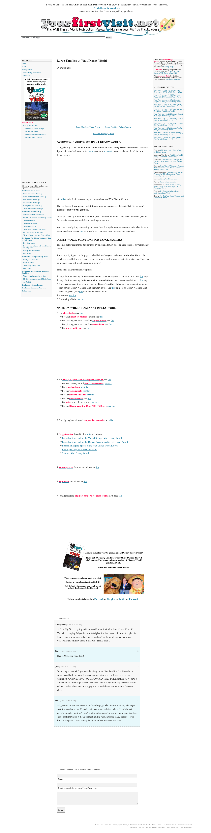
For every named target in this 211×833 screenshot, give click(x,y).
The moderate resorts (30, 223)
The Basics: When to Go (31, 191)
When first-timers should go (32, 194)
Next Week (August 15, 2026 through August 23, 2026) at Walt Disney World (167, 101)
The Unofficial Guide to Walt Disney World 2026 (167, 72)
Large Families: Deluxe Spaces (118, 127)
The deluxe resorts (29, 226)
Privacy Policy (27, 69)
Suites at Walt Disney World (75, 453)
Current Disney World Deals (31, 72)
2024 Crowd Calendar (30, 132)
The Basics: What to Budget (32, 285)
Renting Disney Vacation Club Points (79, 449)
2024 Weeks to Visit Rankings (33, 129)
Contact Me (26, 75)
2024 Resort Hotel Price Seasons (34, 134)
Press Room (156, 825)
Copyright (117, 825)
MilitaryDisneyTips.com (174, 79)
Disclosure (133, 825)
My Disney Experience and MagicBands (37, 279)
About (24, 66)
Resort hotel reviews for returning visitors (37, 217)
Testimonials (26, 291)
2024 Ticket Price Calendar (32, 137)
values (92, 151)
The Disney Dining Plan (31, 265)
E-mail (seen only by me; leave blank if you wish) (77, 788)
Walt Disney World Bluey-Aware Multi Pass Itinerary (168, 156)
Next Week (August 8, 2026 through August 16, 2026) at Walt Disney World (169, 105)
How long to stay (29, 243)
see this (72, 295)
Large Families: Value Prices (88, 127)
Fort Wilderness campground (33, 232)
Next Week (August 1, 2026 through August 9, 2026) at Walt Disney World (169, 110)
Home (24, 64)
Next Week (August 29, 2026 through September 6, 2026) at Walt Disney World (168, 91)
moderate (108, 151)
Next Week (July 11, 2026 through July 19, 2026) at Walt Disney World (168, 124)
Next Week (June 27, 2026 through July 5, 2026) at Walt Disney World (168, 133)
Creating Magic (168, 66)
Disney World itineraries (31, 250)
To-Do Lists (27, 282)
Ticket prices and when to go (33, 209)
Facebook (99, 599)
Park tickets (27, 253)
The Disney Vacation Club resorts (34, 229)
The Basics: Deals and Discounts (34, 288)
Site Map (103, 825)
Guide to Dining (28, 262)
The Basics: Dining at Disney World (35, 256)
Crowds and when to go (31, 200)
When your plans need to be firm (34, 276)
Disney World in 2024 (30, 126)
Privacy (125, 825)
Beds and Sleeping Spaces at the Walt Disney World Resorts (90, 445)
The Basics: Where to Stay (31, 211)
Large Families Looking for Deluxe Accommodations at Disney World (95, 441)
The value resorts (29, 220)
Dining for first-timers (30, 259)
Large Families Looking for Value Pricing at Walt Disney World (92, 438)
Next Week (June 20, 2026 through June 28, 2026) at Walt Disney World (169, 138)
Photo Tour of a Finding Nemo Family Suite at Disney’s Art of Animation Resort (168, 161)
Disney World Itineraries (168, 179)
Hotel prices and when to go (32, 205)
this (63, 199)
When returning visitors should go (35, 197)
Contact (141, 825)
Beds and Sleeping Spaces (103, 133)
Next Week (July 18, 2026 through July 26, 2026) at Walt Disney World (168, 119)
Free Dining (27, 268)
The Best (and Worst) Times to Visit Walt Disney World (167, 192)
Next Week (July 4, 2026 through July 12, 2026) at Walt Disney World (168, 129)
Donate (148, 825)
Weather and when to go (31, 202)
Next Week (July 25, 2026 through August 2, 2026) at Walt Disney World (168, 115)
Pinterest (133, 599)
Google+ (111, 599)
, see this (92, 406)
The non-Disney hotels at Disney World (36, 235)
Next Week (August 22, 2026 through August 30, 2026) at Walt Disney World (167, 96)
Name (60, 779)
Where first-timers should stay (33, 214)
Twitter (122, 599)
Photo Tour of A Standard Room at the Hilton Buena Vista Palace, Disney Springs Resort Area (169, 167)
